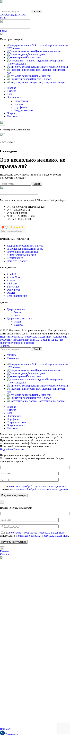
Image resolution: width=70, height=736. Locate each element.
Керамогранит (15, 257)
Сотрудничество (23, 110)
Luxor (17, 315)
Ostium (17, 321)
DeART (11, 292)
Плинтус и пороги (17, 261)
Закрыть (5, 345)
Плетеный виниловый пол (22, 251)
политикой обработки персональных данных (42, 489)
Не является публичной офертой (31, 341)
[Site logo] (19, 8)
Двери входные (16, 309)
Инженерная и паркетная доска (25, 248)
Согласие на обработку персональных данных (33, 338)
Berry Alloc (13, 286)
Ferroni (17, 312)
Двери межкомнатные (19, 318)
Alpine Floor (14, 277)
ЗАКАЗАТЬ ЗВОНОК (13, 14)
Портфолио (20, 107)
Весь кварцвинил (17, 295)
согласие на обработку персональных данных (37, 486)
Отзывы (18, 104)
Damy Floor (13, 289)
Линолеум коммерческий (21, 254)
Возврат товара (49, 339)
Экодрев (18, 324)
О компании (21, 101)
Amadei (11, 280)
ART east (12, 283)
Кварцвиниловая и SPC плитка (25, 245)
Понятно (18, 449)
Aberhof (11, 274)
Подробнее (6, 449)
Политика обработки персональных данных (25, 336)
